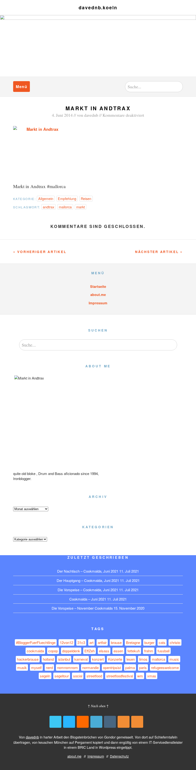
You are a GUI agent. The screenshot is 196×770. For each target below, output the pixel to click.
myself (36, 667)
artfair (102, 642)
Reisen (86, 198)
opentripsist (112, 667)
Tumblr (110, 722)
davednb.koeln (98, 7)
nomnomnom (67, 667)
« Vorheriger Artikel (39, 251)
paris (143, 667)
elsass (104, 650)
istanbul (64, 659)
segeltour (61, 675)
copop (53, 650)
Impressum (98, 303)
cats (162, 642)
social (77, 675)
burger (149, 642)
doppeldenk (71, 650)
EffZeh (89, 650)
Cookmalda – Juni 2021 (87, 598)
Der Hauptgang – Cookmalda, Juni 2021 (88, 580)
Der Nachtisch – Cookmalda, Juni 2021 (87, 571)
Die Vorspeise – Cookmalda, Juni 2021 (88, 589)
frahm (148, 650)
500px (69, 722)
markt (80, 206)
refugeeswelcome (165, 667)
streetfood (94, 675)
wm (140, 675)
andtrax (48, 206)
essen (118, 650)
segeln (45, 675)
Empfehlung (67, 198)
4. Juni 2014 (62, 115)
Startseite (98, 286)
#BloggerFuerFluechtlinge (35, 642)
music (174, 659)
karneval (81, 659)
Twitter (55, 722)
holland (48, 659)
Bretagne (133, 642)
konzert (98, 659)
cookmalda (35, 650)
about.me (98, 294)
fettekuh (133, 650)
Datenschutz (119, 756)
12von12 (66, 642)
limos (143, 659)
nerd (49, 667)
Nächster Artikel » (159, 251)
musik (22, 667)
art (91, 642)
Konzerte (115, 659)
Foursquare (96, 722)
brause (116, 642)
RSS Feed (124, 722)
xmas (151, 675)
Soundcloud (83, 722)
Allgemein (45, 198)
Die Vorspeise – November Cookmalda (82, 608)
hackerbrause (27, 659)
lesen (130, 659)
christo (175, 642)
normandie (90, 667)
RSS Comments (137, 722)
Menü (21, 86)
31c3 (81, 642)
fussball (163, 650)
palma (130, 667)
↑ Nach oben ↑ (98, 706)
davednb (91, 115)
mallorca (65, 206)
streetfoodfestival (119, 675)
